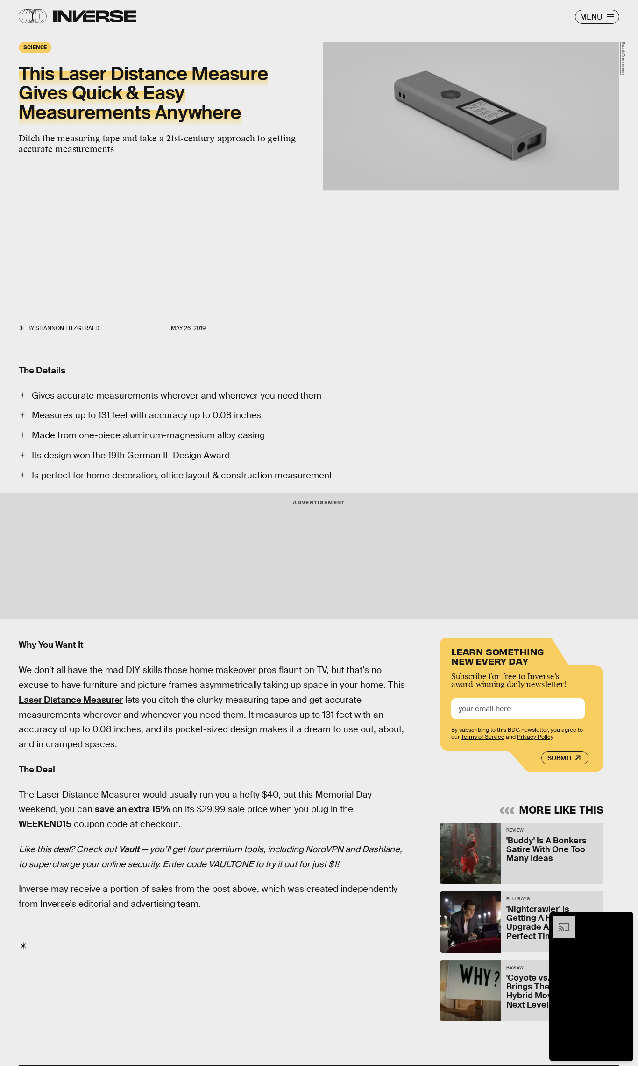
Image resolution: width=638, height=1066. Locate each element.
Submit (559, 758)
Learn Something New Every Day (497, 655)
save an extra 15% (132, 809)
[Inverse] (94, 16)
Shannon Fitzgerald (67, 328)
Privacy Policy (535, 736)
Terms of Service (482, 736)
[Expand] (559, 920)
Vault (129, 849)
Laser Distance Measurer (71, 700)
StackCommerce (623, 58)
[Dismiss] (623, 920)
